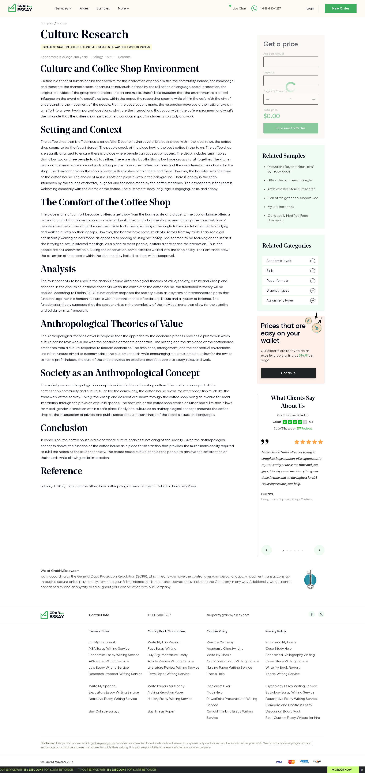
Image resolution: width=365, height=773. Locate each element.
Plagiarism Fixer (218, 686)
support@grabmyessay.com (228, 615)
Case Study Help (279, 648)
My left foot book (281, 207)
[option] (293, 467)
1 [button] (283, 550)
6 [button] (302, 550)
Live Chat (239, 8)
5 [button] (298, 550)
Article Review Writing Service (171, 661)
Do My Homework (102, 642)
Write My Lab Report (164, 642)
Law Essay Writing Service (109, 667)
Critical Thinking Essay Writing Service (230, 714)
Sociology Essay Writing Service (290, 692)
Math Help (215, 692)
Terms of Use (99, 631)
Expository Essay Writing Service (114, 692)
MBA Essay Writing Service (109, 648)
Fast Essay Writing (162, 648)
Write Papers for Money (166, 686)
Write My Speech (102, 686)
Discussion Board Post (283, 711)
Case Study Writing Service (287, 661)
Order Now (343, 769)
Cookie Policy (217, 631)
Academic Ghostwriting (225, 648)
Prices (84, 8)
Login (310, 8)
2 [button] (287, 550)
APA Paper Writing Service (109, 661)
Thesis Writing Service (283, 674)
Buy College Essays (104, 711)
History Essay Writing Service (170, 699)
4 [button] (294, 550)
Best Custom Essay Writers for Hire (293, 718)
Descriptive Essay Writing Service (291, 699)
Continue (288, 373)
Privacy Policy (276, 631)
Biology (61, 23)
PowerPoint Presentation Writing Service (232, 702)
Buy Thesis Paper (161, 711)
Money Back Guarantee (166, 631)
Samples (103, 8)
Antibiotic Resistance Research (291, 189)
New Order (340, 8)
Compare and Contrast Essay (289, 705)
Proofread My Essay (281, 642)
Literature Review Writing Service (173, 667)
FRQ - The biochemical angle (290, 180)
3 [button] (290, 550)
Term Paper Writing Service (169, 674)
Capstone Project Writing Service (233, 661)
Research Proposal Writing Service (116, 674)
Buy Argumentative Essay (168, 655)
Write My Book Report (283, 667)
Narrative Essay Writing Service (113, 699)
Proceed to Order (290, 128)
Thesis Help (216, 674)
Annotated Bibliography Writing (290, 655)
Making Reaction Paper (166, 692)
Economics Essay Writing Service (114, 655)
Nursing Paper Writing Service (229, 667)
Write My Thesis (219, 655)
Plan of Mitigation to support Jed (293, 198)
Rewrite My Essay (220, 642)
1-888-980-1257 (270, 8)
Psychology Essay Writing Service (291, 686)
